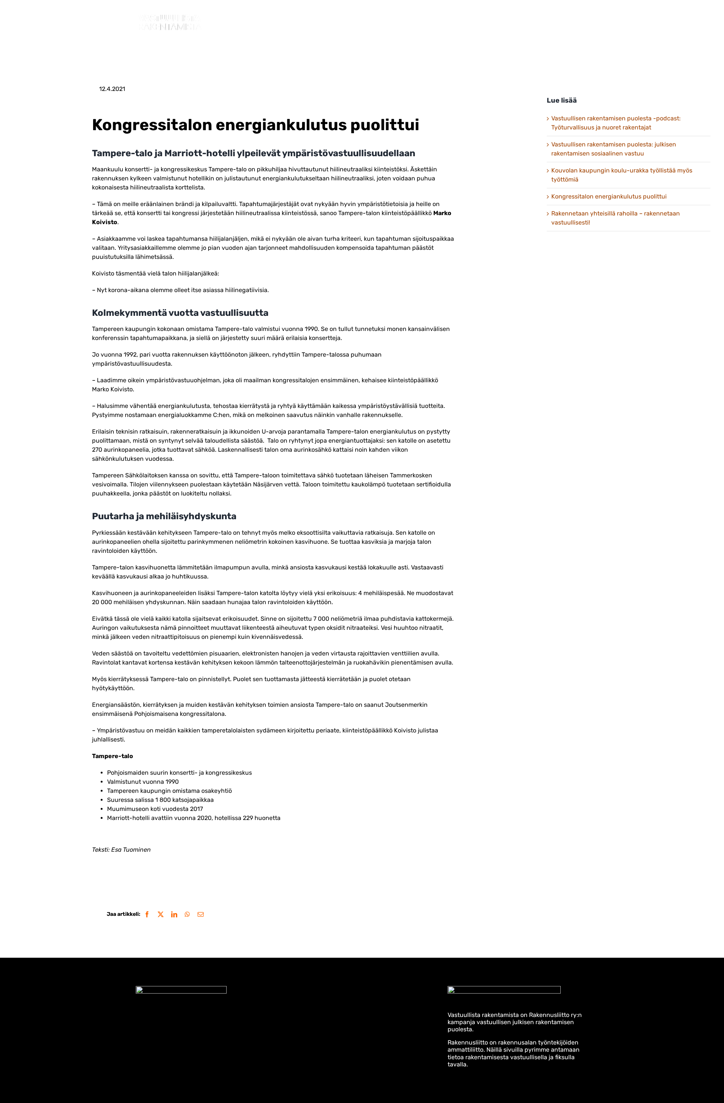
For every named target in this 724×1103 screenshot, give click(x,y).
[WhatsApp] (187, 914)
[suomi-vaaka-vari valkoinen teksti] (504, 988)
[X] (160, 914)
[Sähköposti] (200, 914)
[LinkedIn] (174, 914)
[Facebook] (147, 914)
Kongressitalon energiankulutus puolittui (609, 196)
